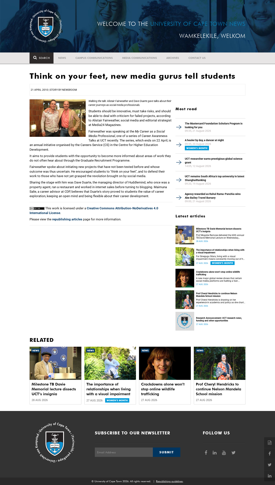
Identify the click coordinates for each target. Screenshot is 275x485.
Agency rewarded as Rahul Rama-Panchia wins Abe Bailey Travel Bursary (213, 195)
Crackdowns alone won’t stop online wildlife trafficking (218, 273)
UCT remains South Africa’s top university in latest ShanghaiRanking (214, 178)
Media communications (139, 57)
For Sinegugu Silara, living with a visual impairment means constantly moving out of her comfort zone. (220, 257)
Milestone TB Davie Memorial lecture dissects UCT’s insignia (218, 230)
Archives (172, 57)
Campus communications (94, 57)
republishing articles (67, 219)
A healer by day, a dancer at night (204, 140)
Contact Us (197, 57)
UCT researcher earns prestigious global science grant (213, 160)
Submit (166, 452)
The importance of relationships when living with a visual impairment (220, 251)
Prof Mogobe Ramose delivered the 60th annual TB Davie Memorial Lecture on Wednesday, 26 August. (220, 236)
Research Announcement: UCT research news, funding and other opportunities (219, 319)
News (62, 57)
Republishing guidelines (169, 481)
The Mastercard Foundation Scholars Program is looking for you (213, 125)
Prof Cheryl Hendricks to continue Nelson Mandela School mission (216, 294)
